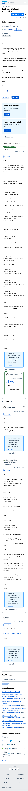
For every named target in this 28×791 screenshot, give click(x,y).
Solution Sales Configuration (9, 716)
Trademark (7, 782)
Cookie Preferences (7, 787)
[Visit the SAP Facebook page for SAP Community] (9, 769)
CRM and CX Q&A (7, 6)
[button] (15, 29)
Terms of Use (21, 774)
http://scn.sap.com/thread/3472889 (13, 633)
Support (21, 782)
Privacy (7, 774)
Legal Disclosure (21, 778)
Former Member (11, 22)
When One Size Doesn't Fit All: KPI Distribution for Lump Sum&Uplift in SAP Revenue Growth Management (13, 694)
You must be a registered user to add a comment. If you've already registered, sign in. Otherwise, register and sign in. (14, 358)
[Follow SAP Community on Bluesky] (12, 769)
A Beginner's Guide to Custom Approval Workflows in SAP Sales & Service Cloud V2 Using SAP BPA (14, 723)
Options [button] (25, 14)
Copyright (7, 778)
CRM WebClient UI (6, 35)
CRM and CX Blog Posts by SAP (11, 698)
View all (4, 761)
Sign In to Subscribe (17, 14)
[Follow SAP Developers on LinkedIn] (18, 769)
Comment (15, 97)
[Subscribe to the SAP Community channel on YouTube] (15, 769)
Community (11, 2)
